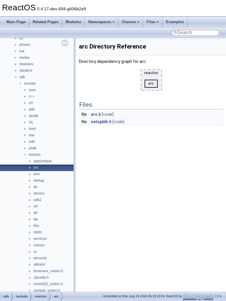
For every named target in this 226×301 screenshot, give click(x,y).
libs (36, 226)
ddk (32, 109)
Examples (175, 22)
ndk (32, 142)
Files (151, 22)
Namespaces (99, 22)
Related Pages (46, 22)
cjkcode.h (41, 277)
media (24, 58)
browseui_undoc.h (48, 271)
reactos (35, 155)
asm (32, 90)
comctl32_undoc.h (48, 284)
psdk (32, 148)
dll (21, 38)
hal (21, 51)
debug (39, 180)
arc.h (96, 114)
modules (26, 64)
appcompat (42, 161)
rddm (38, 232)
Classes (129, 22)
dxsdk (33, 116)
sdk (22, 77)
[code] (108, 114)
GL (31, 122)
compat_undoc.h (47, 290)
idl (35, 213)
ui (35, 252)
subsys (39, 245)
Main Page (16, 22)
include (30, 83)
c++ (32, 96)
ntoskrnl (25, 70)
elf (35, 206)
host (32, 129)
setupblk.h (101, 121)
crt (31, 103)
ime (32, 135)
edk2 (37, 200)
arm (37, 174)
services (40, 239)
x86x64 (39, 264)
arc (36, 167)
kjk (36, 219)
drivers (24, 45)
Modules (73, 22)
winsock (40, 258)
